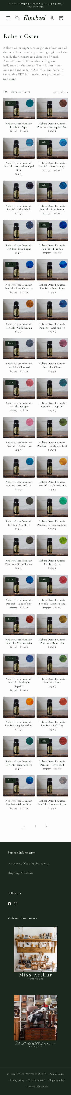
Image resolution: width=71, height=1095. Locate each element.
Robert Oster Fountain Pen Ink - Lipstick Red (52, 601)
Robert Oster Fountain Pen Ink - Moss (52, 680)
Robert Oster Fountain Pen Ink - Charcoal (18, 365)
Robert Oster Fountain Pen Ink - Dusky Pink (18, 444)
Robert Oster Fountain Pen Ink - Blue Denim (52, 207)
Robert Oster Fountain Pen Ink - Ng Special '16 (19, 723)
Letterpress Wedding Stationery (28, 863)
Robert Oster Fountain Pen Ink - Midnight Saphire (18, 682)
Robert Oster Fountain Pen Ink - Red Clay (52, 723)
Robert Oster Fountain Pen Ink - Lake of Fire (18, 601)
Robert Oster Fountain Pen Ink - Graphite (18, 523)
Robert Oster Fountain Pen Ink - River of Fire (18, 763)
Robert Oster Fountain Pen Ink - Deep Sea (52, 404)
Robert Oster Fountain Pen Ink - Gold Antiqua (52, 483)
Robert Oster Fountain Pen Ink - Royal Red (52, 763)
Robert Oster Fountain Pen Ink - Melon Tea (52, 641)
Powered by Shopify (35, 1074)
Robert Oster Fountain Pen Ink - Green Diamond (52, 523)
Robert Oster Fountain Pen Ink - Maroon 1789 (18, 641)
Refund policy (57, 1074)
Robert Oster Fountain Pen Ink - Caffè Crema (18, 326)
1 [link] (24, 826)
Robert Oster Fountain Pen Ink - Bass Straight (52, 164)
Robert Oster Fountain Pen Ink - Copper (18, 404)
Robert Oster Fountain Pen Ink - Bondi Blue (52, 286)
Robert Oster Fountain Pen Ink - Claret (52, 365)
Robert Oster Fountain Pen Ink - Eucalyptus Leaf (52, 444)
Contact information (37, 1086)
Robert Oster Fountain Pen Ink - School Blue (18, 802)
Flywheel (20, 1074)
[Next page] (46, 825)
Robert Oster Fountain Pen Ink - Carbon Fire (52, 326)
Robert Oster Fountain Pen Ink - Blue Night (18, 247)
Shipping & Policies (21, 872)
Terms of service (36, 1080)
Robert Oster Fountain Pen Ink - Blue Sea (52, 247)
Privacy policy (17, 1080)
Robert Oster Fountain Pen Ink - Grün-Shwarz (18, 562)
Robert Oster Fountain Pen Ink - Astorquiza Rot (52, 125)
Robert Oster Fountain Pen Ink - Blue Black (18, 207)
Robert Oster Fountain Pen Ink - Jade (52, 562)
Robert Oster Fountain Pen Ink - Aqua (18, 125)
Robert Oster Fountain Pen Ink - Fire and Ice (18, 483)
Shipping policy (57, 1080)
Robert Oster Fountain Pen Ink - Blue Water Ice (19, 286)
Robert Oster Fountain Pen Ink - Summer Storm (52, 802)
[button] (8, 18)
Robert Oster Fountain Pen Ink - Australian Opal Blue (19, 166)
